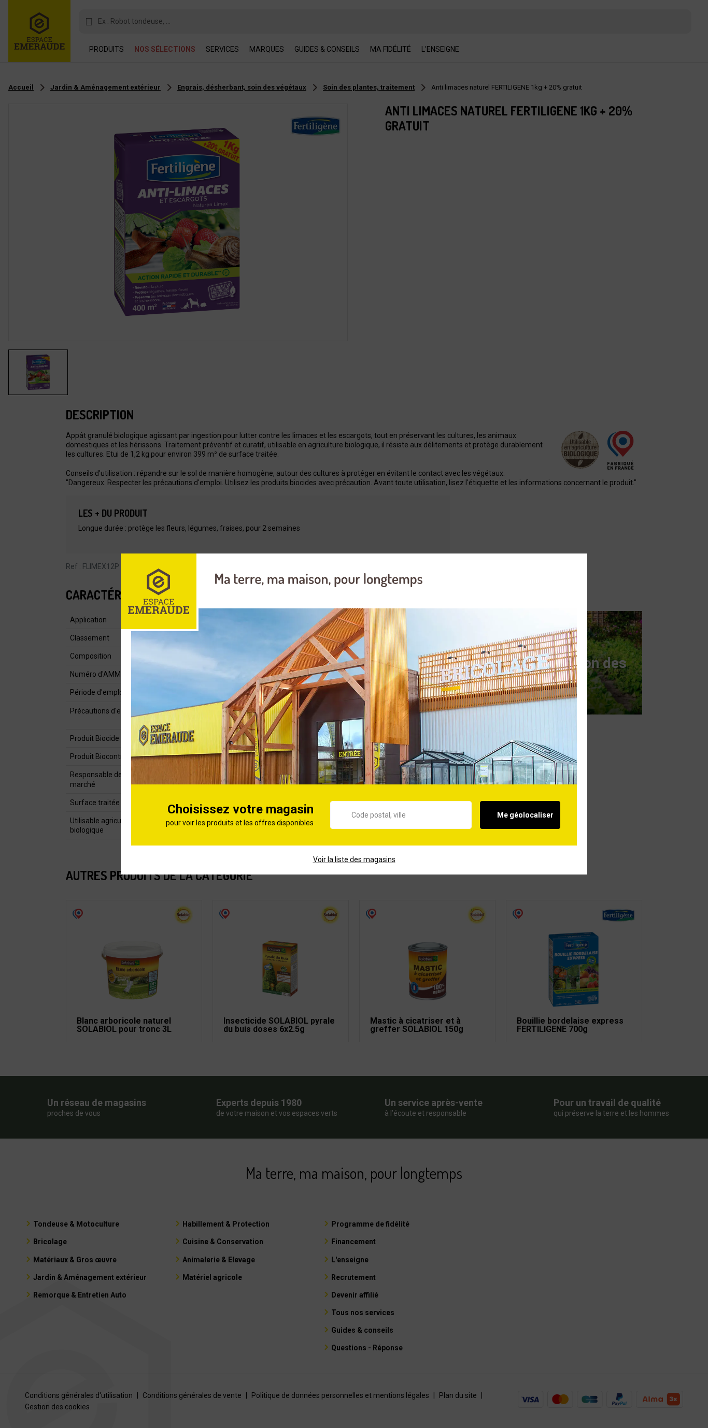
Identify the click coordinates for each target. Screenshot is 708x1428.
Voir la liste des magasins (354, 859)
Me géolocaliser (525, 815)
